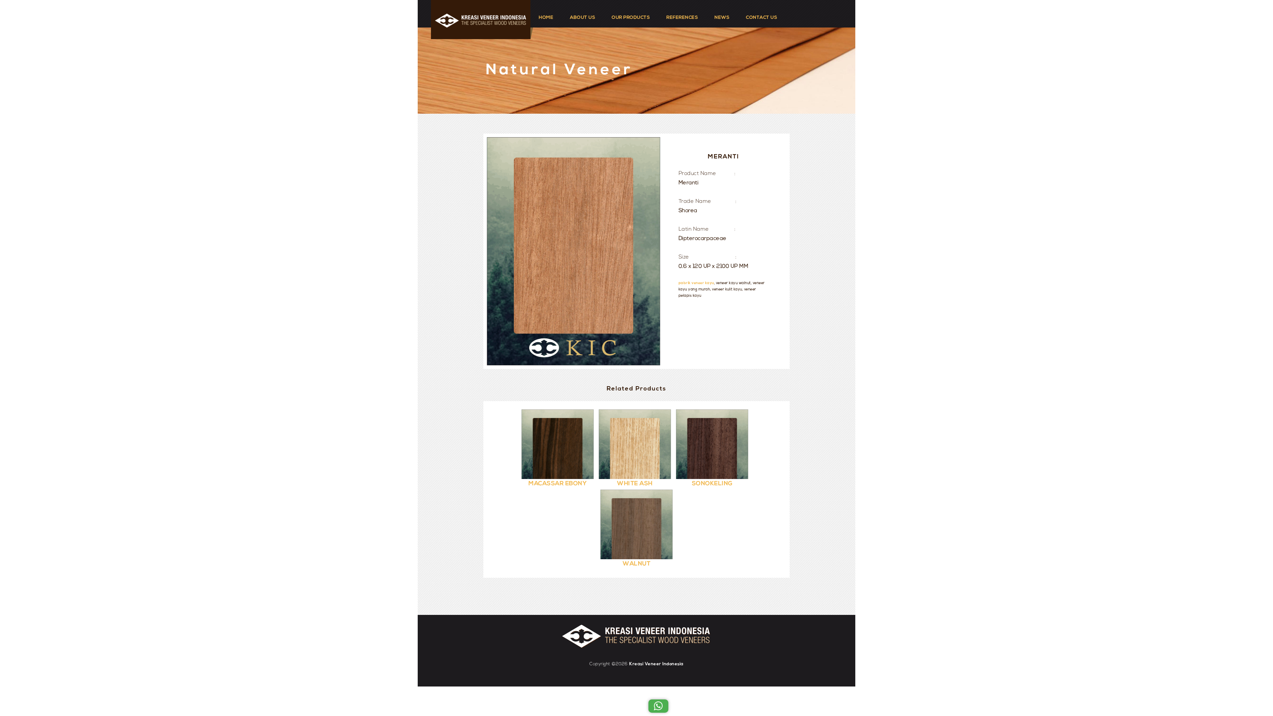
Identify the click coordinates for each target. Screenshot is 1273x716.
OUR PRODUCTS (631, 17)
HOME (546, 17)
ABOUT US (582, 17)
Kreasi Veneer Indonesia (656, 664)
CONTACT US (761, 17)
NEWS (721, 17)
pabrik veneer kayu (696, 283)
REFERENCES (682, 17)
